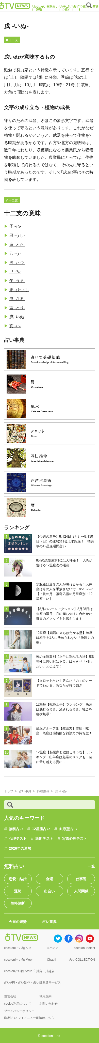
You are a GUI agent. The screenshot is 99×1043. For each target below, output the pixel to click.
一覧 (91, 866)
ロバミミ (52, 948)
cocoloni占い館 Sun (17, 948)
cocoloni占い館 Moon (19, 959)
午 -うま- (17, 280)
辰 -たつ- (17, 262)
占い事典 (49, 922)
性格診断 (18, 903)
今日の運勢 (18, 922)
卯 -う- (15, 253)
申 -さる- (17, 299)
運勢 (17, 891)
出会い (49, 891)
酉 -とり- (17, 308)
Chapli (51, 959)
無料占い (16, 829)
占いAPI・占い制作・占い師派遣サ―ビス (32, 982)
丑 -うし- (17, 235)
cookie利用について (17, 1003)
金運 (49, 879)
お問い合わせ (48, 1003)
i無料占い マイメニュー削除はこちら (29, 1018)
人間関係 (81, 891)
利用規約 (45, 996)
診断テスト (44, 838)
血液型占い (68, 829)
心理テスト (18, 838)
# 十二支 (12, 40)
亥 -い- (15, 326)
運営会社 (10, 996)
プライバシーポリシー (19, 1011)
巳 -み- (15, 271)
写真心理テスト (74, 838)
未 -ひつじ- (19, 290)
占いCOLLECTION (82, 959)
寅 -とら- (17, 244)
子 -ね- (15, 226)
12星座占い (41, 829)
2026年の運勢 (20, 848)
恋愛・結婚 (18, 879)
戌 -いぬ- (17, 317)
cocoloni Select (84, 948)
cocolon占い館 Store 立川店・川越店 (29, 971)
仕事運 (81, 879)
